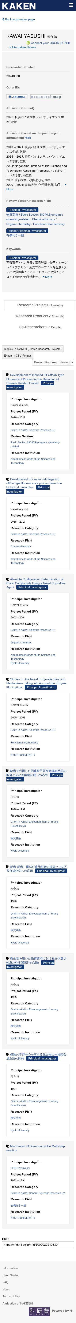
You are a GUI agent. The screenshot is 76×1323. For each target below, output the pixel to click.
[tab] (40, 305)
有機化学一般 (15, 235)
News (6, 1289)
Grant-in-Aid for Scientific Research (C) (33, 430)
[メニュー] (71, 5)
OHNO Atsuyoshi (20, 1168)
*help (67, 42)
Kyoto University (20, 663)
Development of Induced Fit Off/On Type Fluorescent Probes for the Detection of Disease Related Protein (35, 379)
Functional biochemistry (49, 224)
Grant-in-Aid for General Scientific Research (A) (38, 1193)
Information (10, 1268)
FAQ (5, 1282)
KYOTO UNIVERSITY (23, 755)
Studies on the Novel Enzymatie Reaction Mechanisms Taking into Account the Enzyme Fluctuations (36, 683)
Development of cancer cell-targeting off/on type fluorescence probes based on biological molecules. (34, 483)
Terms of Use (11, 1296)
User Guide (10, 1275)
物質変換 (12, 214)
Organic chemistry (18, 224)
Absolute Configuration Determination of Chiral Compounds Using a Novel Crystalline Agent (35, 583)
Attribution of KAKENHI (18, 1303)
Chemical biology (43, 219)
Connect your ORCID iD (47, 42)
